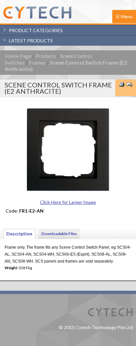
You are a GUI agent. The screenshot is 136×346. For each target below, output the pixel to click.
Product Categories (36, 30)
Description (19, 233)
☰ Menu (124, 16)
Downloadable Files (59, 233)
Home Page (18, 56)
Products (45, 56)
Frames (37, 62)
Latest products (31, 40)
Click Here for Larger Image (68, 202)
